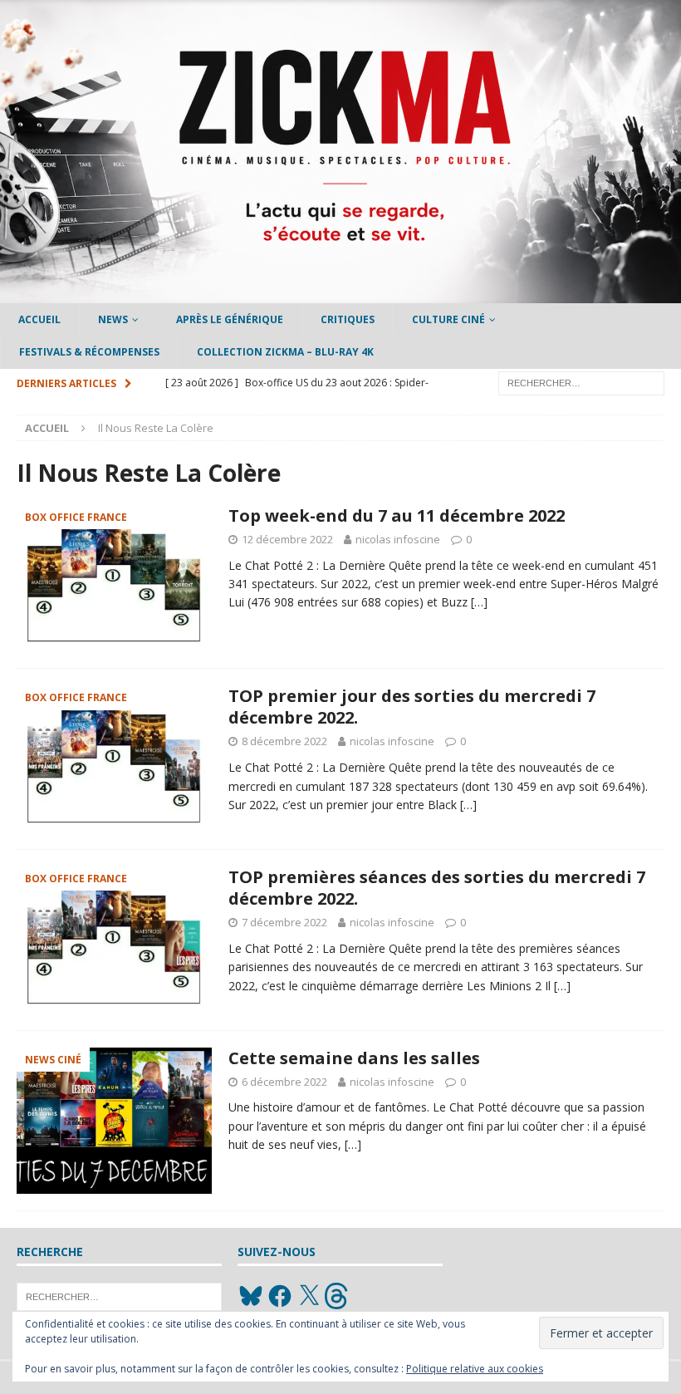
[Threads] (338, 1296)
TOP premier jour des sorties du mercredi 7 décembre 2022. (411, 707)
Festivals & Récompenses (89, 352)
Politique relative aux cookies (474, 1369)
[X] (309, 1296)
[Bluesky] (251, 1296)
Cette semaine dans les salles (354, 1058)
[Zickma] (340, 294)
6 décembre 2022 (284, 1081)
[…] (479, 602)
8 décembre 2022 (284, 741)
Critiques (348, 319)
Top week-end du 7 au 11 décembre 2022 (396, 515)
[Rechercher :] (581, 382)
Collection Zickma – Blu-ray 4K (285, 352)
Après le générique (229, 319)
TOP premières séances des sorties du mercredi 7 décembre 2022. (436, 888)
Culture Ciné (448, 319)
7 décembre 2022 (284, 922)
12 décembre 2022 (287, 539)
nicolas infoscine (397, 539)
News (113, 319)
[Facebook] (280, 1296)
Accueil (39, 319)
